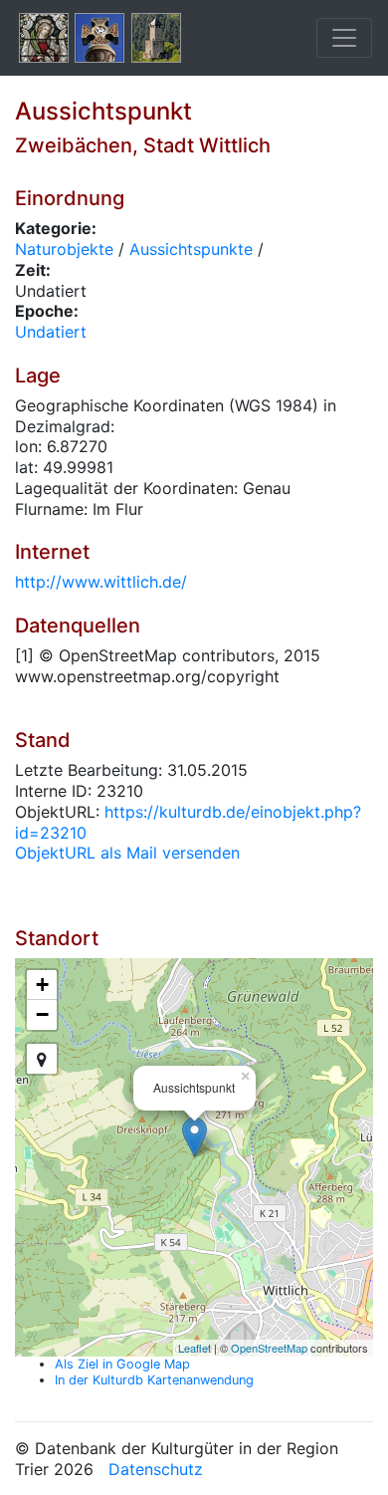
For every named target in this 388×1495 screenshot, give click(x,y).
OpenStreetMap (269, 1348)
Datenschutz (155, 1469)
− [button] (42, 1014)
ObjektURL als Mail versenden (127, 853)
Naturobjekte (64, 249)
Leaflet (194, 1348)
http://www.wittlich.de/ (101, 582)
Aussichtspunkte (191, 249)
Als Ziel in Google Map (122, 1364)
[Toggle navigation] (344, 38)
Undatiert (51, 332)
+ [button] (42, 984)
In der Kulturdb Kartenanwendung (154, 1379)
